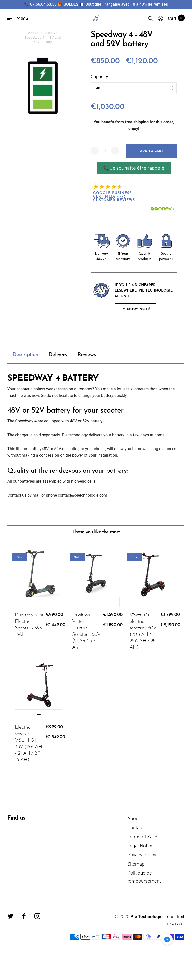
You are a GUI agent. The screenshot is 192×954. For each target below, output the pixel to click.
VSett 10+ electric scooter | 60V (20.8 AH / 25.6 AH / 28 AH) (143, 631)
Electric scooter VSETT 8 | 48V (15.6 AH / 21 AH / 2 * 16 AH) (28, 743)
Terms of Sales (143, 837)
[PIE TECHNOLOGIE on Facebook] (24, 916)
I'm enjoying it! (135, 309)
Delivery (58, 355)
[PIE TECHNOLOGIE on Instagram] (37, 916)
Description (25, 355)
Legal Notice (141, 846)
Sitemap (136, 864)
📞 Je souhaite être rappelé (133, 168)
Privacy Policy (142, 855)
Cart (175, 18)
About (134, 818)
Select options (38, 602)
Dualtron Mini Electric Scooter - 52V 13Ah (29, 625)
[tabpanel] (43, 86)
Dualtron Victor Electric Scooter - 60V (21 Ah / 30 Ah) (86, 631)
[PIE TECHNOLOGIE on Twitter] (11, 916)
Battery (50, 33)
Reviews (87, 355)
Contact (136, 827)
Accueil (34, 33)
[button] (167, 939)
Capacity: (100, 76)
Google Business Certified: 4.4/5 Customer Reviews (114, 196)
